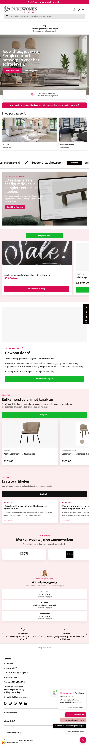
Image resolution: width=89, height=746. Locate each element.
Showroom (63, 163)
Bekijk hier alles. (44, 236)
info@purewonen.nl (19, 697)
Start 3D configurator (15, 207)
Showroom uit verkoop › (37, 289)
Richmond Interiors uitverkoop (44, 29)
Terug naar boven (44, 647)
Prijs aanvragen (86, 314)
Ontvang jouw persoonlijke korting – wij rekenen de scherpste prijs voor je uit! (44, 105)
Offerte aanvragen (44, 378)
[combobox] (44, 16)
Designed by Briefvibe (25, 740)
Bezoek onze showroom (14, 70)
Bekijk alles (44, 415)
